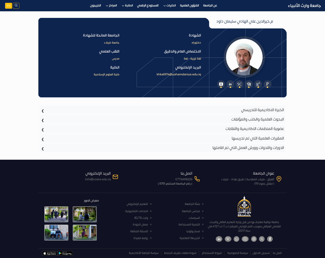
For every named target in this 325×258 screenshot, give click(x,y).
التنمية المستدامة (189, 224)
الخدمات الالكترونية (136, 211)
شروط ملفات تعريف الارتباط (180, 253)
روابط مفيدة (141, 238)
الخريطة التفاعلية (190, 238)
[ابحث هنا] (16, 6)
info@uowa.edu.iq (98, 179)
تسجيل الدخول (261, 253)
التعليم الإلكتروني (137, 204)
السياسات (194, 218)
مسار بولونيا (193, 231)
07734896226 (183, 179)
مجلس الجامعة (191, 211)
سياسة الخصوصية (237, 253)
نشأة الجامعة (192, 204)
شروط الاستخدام (212, 253)
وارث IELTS (141, 218)
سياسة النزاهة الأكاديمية (144, 253)
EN (8, 6)
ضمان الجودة (140, 224)
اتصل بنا (277, 253)
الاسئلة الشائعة (139, 231)
